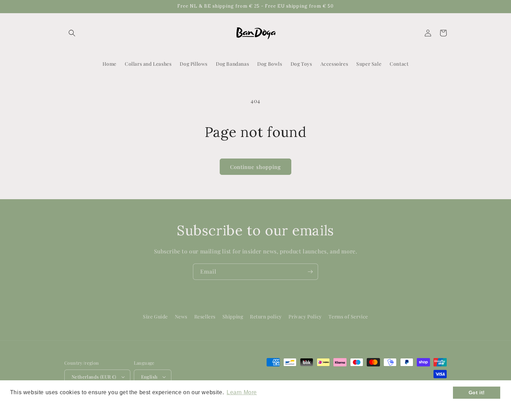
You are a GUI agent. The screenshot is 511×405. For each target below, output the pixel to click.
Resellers (205, 316)
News (181, 316)
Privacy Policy (305, 316)
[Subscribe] (310, 272)
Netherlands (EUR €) (94, 377)
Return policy (266, 316)
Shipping (232, 316)
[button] (72, 33)
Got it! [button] (477, 392)
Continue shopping (255, 166)
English (149, 377)
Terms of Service (348, 316)
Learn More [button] (242, 392)
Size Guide (155, 316)
